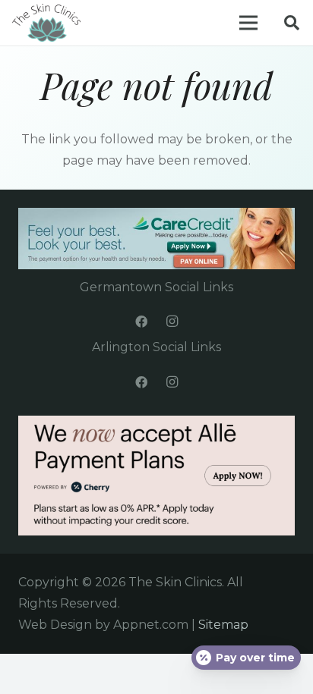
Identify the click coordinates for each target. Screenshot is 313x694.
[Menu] (248, 23)
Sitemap (223, 624)
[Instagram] (171, 321)
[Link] (46, 23)
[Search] (291, 23)
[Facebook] (141, 321)
